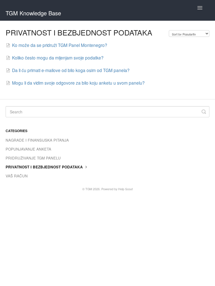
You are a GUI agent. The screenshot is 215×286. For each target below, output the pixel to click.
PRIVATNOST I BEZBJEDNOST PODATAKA (45, 167)
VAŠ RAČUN (17, 175)
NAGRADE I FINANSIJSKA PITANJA (37, 140)
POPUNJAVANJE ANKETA (28, 149)
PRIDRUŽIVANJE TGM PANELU (33, 158)
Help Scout (125, 189)
